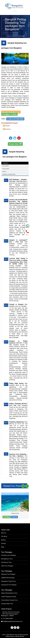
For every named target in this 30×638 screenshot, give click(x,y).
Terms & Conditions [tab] (8, 174)
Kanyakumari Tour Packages (8, 584)
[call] (12, 627)
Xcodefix (22, 636)
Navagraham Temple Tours (8, 581)
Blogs (2, 546)
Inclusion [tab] (5, 166)
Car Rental (4, 536)
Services (3, 543)
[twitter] (15, 627)
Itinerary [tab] (5, 163)
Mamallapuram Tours (6, 558)
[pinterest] (18, 627)
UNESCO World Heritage (7, 577)
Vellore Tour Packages (7, 565)
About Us (3, 532)
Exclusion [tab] (5, 168)
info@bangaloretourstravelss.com (12, 621)
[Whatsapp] (27, 226)
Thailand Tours (15, 513)
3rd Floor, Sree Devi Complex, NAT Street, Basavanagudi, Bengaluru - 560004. (11, 613)
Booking (3, 539)
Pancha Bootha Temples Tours (9, 600)
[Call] (27, 232)
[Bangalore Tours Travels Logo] (13, 5)
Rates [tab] (4, 171)
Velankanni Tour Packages (8, 574)
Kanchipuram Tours (6, 562)
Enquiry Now (14, 144)
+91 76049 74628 (8, 618)
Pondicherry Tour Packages (8, 555)
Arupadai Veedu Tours (7, 603)
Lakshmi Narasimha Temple (8, 596)
